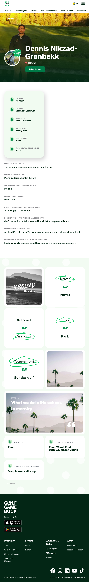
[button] (75, 4)
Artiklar (49, 557)
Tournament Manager (9, 559)
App (6, 545)
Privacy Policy (67, 577)
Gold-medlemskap (12, 550)
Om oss (28, 545)
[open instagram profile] (60, 571)
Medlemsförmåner (11, 554)
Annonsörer (72, 545)
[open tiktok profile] (82, 571)
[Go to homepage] (8, 3)
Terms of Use (54, 577)
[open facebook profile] (53, 571)
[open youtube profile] (74, 571)
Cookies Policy (79, 577)
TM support (51, 553)
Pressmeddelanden (75, 550)
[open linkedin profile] (67, 571)
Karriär (28, 550)
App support (51, 549)
